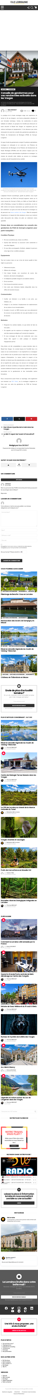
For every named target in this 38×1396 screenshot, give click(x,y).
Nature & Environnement (17, 646)
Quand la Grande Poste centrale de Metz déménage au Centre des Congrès (17, 975)
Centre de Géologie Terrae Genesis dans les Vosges (18, 776)
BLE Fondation (7, 1362)
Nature (5, 646)
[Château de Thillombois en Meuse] (19, 665)
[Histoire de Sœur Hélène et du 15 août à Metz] (19, 994)
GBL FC (5, 1366)
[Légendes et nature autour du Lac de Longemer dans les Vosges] (19, 1085)
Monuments (23, 591)
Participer (5, 1350)
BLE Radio (15, 381)
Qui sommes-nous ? (8, 1343)
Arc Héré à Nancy (8, 1067)
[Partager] (7, 419)
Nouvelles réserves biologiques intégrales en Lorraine (19, 901)
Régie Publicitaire (7, 1380)
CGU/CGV (17, 1392)
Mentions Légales (7, 1392)
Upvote (8, 465)
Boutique (5, 1379)
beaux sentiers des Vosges (18, 212)
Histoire (5, 674)
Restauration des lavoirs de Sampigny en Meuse (17, 622)
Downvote (29, 465)
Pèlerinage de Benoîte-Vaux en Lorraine (17, 594)
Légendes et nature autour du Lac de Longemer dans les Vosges (15, 1098)
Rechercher (35, 1112)
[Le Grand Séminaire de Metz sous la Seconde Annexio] (19, 1242)
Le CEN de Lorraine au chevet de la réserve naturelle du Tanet (18, 808)
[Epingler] (31, 419)
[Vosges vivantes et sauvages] (19, 827)
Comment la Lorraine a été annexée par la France (18, 943)
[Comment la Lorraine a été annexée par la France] (19, 929)
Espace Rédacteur (19, 1393)
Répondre (19, 479)
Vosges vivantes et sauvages (13, 840)
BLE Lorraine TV (7, 1363)
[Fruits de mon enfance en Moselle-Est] (19, 857)
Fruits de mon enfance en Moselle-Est (16, 870)
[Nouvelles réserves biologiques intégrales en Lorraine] (19, 888)
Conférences (6, 1348)
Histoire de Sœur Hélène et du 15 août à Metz (19, 1006)
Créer (19, 1203)
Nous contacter (7, 1382)
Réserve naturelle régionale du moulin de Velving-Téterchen (17, 650)
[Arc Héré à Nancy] (19, 1055)
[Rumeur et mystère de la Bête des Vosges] (19, 1024)
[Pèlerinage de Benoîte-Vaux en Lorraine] (19, 581)
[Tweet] (19, 419)
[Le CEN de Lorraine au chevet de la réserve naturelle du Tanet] (19, 795)
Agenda (5, 1375)
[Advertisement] (19, 30)
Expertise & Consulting (9, 1346)
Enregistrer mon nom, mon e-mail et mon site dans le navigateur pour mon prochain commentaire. (16, 547)
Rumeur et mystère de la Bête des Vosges (18, 1037)
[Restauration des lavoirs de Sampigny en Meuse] (19, 608)
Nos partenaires (7, 1351)
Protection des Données (29, 1392)
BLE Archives (6, 1360)
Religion (31, 591)
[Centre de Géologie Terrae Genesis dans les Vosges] (19, 762)
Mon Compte (6, 1377)
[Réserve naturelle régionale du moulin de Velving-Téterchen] (19, 636)
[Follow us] (28, 7)
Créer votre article (19, 1330)
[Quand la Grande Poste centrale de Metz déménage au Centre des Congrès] (19, 961)
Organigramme (7, 1345)
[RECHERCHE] (32, 7)
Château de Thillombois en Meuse (14, 677)
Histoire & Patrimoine (10, 591)
